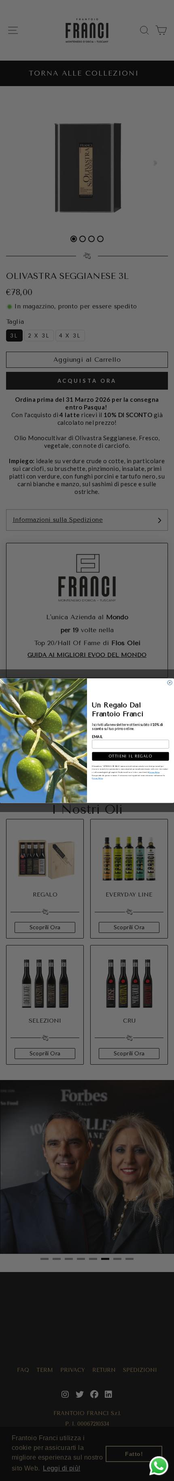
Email (97, 736)
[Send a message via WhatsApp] (159, 1466)
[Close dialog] (170, 682)
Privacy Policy (154, 772)
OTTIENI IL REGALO (131, 756)
